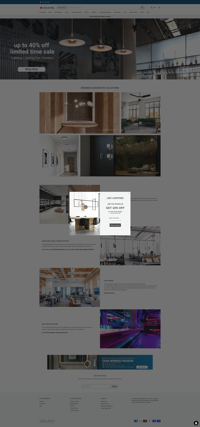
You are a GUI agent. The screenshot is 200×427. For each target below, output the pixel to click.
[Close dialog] (129, 193)
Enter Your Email (114, 218)
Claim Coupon (115, 225)
